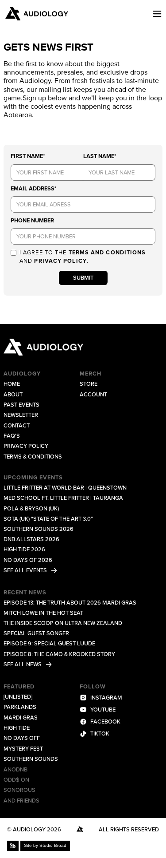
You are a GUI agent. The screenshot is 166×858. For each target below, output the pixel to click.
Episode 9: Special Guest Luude (49, 643)
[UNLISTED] (18, 696)
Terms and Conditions (107, 252)
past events (21, 404)
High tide (17, 727)
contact (17, 425)
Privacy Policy (60, 261)
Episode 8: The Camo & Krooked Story (59, 654)
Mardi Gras (21, 717)
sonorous (19, 790)
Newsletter (21, 414)
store (88, 383)
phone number (32, 220)
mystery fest (23, 748)
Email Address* (33, 188)
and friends (21, 800)
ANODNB (15, 769)
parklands (20, 707)
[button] (153, 13)
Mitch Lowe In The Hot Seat (43, 613)
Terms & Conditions (33, 456)
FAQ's (12, 435)
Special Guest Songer (36, 633)
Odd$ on (16, 779)
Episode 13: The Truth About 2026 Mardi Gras (70, 602)
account (93, 394)
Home (12, 383)
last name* (99, 156)
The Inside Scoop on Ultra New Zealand (63, 623)
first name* (28, 156)
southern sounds (31, 758)
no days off (22, 738)
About (13, 394)
